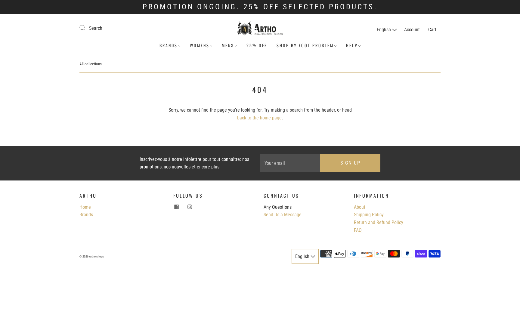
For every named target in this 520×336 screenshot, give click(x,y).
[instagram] (189, 207)
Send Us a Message (283, 214)
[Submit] (86, 27)
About (359, 207)
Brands (168, 45)
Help (352, 45)
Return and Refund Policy (378, 222)
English (384, 29)
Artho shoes (96, 256)
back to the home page (259, 118)
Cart (432, 29)
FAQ (358, 230)
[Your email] (290, 163)
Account (412, 29)
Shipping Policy (369, 214)
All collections (90, 64)
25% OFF (256, 45)
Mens (228, 45)
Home (85, 207)
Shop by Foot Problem (305, 45)
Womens (199, 45)
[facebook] (176, 207)
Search (95, 28)
